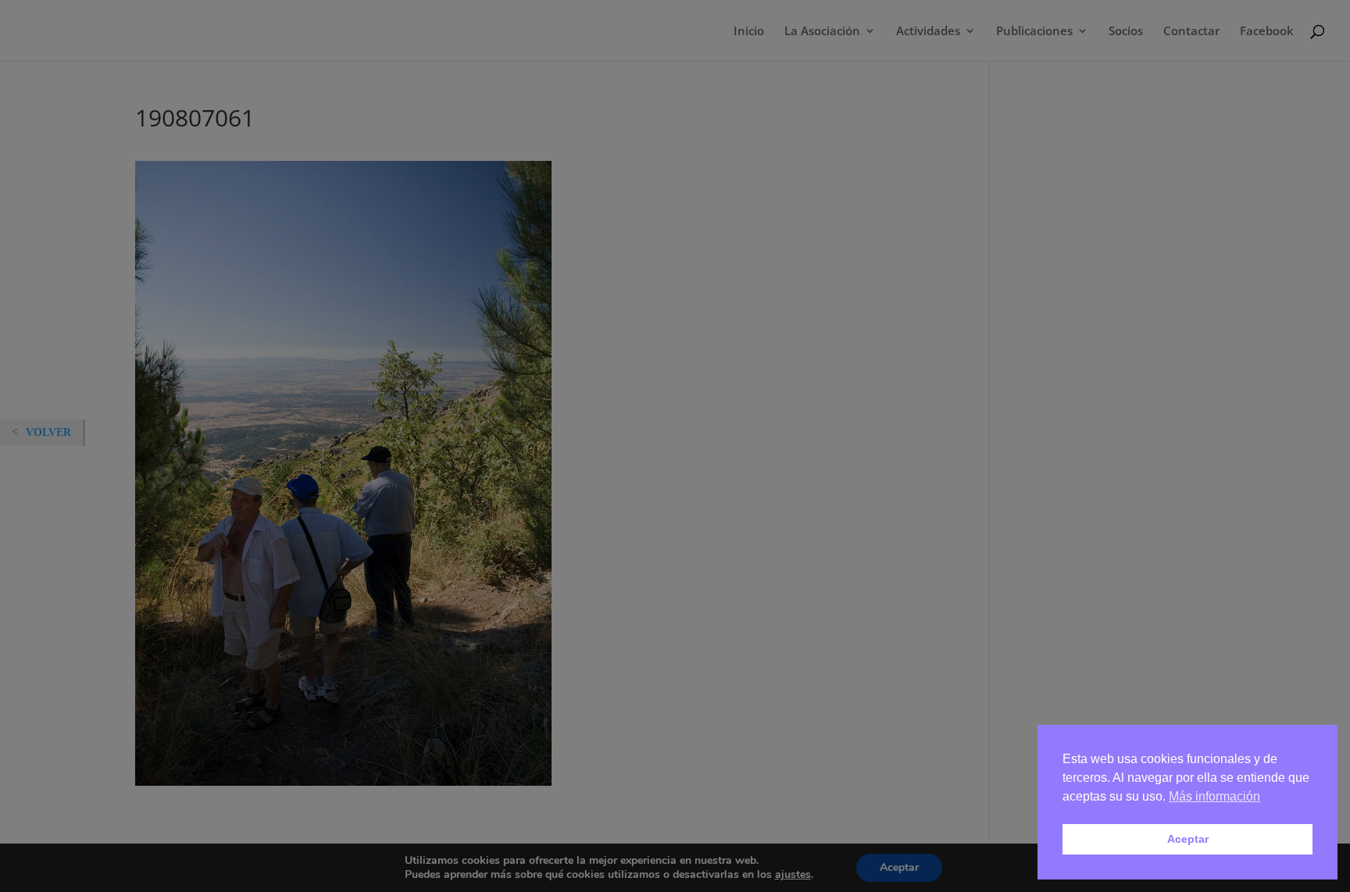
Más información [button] (1214, 796)
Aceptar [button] (1188, 839)
